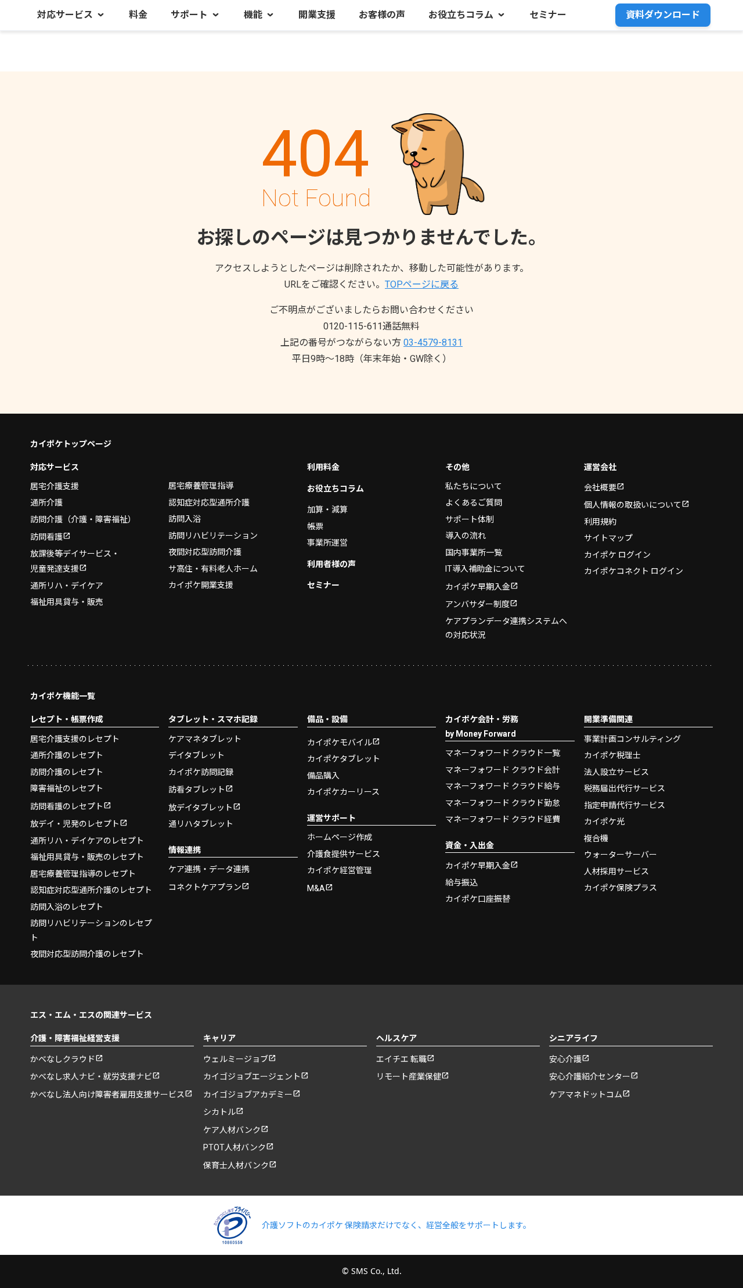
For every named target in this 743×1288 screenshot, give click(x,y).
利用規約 (600, 521)
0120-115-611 (371, 326)
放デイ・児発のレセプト (75, 823)
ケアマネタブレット (204, 739)
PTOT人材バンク (234, 1147)
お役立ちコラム (335, 488)
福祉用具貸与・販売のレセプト (87, 857)
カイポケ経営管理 (339, 870)
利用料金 (323, 467)
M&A (316, 888)
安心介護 (565, 1059)
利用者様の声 (331, 564)
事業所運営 (327, 542)
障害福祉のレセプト (66, 788)
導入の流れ (465, 535)
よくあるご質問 (473, 502)
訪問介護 (83, 519)
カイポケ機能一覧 (62, 696)
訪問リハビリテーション (213, 535)
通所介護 (46, 502)
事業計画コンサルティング (632, 739)
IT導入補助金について (485, 568)
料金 (138, 14)
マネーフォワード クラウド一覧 (502, 753)
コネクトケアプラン (204, 887)
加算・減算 (327, 509)
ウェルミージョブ (235, 1059)
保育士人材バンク (236, 1165)
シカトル (219, 1112)
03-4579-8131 (433, 342)
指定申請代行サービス (624, 805)
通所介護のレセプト (66, 755)
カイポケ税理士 (612, 755)
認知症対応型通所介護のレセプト (91, 890)
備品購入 (323, 775)
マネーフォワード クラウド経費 (502, 819)
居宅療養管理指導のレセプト (83, 873)
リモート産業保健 (408, 1076)
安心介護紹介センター (589, 1076)
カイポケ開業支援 (200, 585)
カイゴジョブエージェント (252, 1076)
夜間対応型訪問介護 (204, 552)
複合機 (596, 838)
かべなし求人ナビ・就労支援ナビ (91, 1076)
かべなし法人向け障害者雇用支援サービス (107, 1094)
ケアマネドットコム (585, 1094)
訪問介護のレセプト (66, 772)
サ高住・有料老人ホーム (213, 568)
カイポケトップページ (70, 444)
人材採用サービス (616, 871)
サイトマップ (608, 538)
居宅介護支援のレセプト (75, 739)
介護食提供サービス (343, 854)
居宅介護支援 (54, 486)
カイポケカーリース (343, 792)
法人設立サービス (616, 772)
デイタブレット (196, 755)
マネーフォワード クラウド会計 (502, 769)
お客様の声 (382, 14)
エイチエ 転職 (401, 1059)
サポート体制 (469, 519)
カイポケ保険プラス (620, 887)
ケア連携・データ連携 (209, 869)
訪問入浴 (184, 518)
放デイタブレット (200, 807)
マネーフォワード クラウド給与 (502, 786)
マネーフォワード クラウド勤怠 (502, 803)
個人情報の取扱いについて (632, 505)
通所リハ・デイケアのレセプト (87, 840)
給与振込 (461, 882)
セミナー (548, 14)
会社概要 (600, 487)
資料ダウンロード (663, 14)
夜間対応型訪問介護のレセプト (87, 954)
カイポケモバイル (339, 742)
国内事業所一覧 (473, 552)
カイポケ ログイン (617, 554)
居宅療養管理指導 (200, 485)
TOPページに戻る (422, 284)
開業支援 (317, 14)
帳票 (315, 526)
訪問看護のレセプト (66, 806)
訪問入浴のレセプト (66, 907)
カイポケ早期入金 (477, 586)
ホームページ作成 (339, 837)
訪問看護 (46, 536)
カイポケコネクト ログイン (633, 571)
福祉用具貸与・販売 (66, 602)
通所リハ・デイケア (66, 585)
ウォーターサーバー (620, 854)
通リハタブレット (200, 823)
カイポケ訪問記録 (200, 772)
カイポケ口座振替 (477, 898)
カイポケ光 (604, 821)
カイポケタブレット (343, 758)
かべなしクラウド (62, 1059)
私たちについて (473, 486)
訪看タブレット (196, 789)
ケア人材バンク (232, 1130)
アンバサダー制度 (477, 604)
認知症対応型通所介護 (209, 502)
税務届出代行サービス (624, 788)
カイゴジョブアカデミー (248, 1094)
